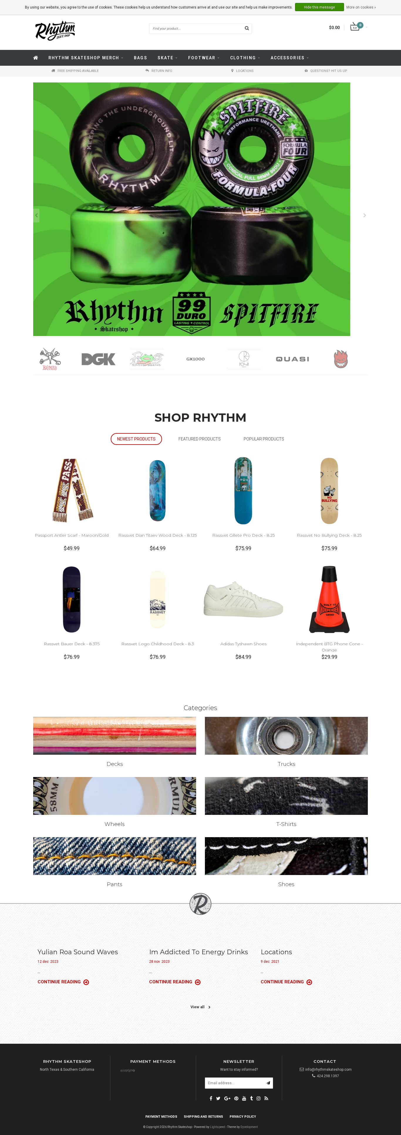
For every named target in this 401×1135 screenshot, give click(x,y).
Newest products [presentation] (136, 439)
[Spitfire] (299, 359)
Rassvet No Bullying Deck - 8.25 (329, 535)
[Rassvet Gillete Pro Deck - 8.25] (243, 490)
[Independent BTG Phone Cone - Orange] (329, 599)
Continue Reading (60, 981)
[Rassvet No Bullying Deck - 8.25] (329, 490)
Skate (166, 57)
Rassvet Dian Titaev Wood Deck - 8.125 (157, 535)
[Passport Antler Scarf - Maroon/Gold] (72, 490)
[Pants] (114, 856)
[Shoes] (286, 856)
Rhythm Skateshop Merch (83, 57)
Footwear (201, 57)
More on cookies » (361, 7)
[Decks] (114, 736)
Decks (115, 764)
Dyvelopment (249, 1127)
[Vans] (348, 359)
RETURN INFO (161, 71)
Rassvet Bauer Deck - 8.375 (72, 643)
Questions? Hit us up (328, 71)
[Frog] (106, 359)
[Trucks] (286, 736)
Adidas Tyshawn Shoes (243, 643)
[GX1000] (154, 359)
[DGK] (57, 359)
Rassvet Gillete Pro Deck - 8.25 (243, 535)
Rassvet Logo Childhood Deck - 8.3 (157, 643)
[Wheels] (114, 796)
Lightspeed (217, 1127)
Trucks (286, 764)
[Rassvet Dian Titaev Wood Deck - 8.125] (158, 490)
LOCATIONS (245, 71)
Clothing (243, 57)
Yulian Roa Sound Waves (78, 952)
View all (198, 1007)
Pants (114, 884)
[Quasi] (251, 359)
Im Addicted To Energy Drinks (198, 952)
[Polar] (202, 359)
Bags (140, 57)
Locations (276, 952)
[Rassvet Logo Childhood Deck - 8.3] (158, 599)
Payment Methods (161, 1117)
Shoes (286, 884)
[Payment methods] (127, 1071)
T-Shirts (286, 824)
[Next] (365, 215)
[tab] (136, 439)
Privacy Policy (243, 1117)
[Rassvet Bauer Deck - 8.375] (72, 599)
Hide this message (319, 7)
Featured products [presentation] (199, 439)
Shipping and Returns (203, 1117)
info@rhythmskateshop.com (328, 1070)
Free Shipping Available (78, 71)
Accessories (288, 57)
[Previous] (36, 215)
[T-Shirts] (286, 796)
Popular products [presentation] (264, 439)
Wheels (115, 824)
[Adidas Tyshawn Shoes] (243, 599)
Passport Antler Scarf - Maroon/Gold (72, 535)
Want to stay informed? (239, 1070)
